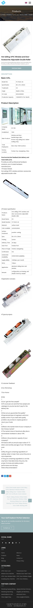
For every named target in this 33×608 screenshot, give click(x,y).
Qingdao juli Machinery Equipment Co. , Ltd (22, 592)
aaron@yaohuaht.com (20, 606)
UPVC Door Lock (5, 571)
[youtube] (12, 543)
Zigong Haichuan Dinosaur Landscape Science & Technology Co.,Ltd (23, 589)
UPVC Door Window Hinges (24, 576)
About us (18, 553)
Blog (2, 558)
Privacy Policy (20, 561)
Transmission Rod (21, 571)
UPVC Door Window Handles (22, 579)
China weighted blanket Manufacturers (22, 597)
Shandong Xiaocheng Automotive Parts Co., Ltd (8, 592)
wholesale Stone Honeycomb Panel (21, 594)
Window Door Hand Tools (23, 573)
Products (9, 14)
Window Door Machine (7, 573)
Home (3, 14)
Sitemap (3, 561)
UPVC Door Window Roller (20, 14)
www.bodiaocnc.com (7, 594)
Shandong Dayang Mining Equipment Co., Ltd (8, 589)
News (18, 555)
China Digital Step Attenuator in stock (6, 597)
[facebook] (2, 543)
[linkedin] (6, 543)
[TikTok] (19, 543)
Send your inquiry (16, 68)
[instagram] (16, 543)
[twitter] (9, 543)
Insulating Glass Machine (8, 579)
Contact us (6, 528)
